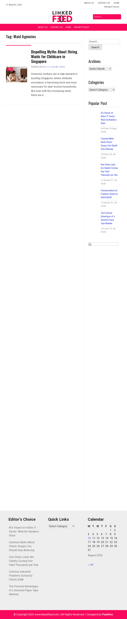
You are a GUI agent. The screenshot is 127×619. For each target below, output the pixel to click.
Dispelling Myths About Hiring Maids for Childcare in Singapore (54, 56)
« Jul (90, 564)
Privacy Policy (111, 7)
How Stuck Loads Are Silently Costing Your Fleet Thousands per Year (109, 169)
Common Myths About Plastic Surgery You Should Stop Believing (109, 143)
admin (62, 67)
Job (10, 69)
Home (116, 3)
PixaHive (107, 614)
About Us (89, 3)
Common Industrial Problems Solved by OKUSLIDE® (109, 193)
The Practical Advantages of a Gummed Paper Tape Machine (108, 218)
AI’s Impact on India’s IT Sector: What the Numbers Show (109, 118)
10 (89, 538)
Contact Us (104, 3)
